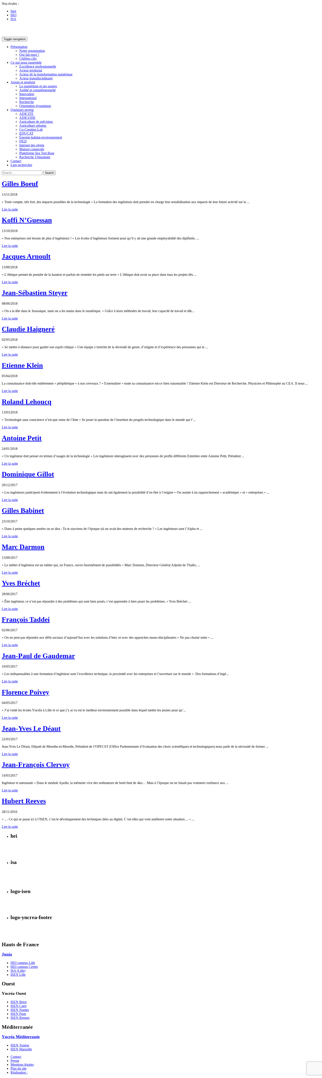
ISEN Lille (18, 974)
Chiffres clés (28, 58)
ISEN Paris (18, 1014)
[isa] (17, 882)
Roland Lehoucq (26, 402)
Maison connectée (31, 149)
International (28, 98)
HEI (13, 15)
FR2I (23, 141)
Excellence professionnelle (37, 66)
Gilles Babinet (23, 510)
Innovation (26, 94)
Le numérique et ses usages (38, 86)
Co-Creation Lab (31, 129)
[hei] (26, 853)
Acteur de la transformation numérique (46, 74)
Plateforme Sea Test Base (36, 153)
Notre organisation (32, 51)
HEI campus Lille (23, 963)
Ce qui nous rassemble (26, 62)
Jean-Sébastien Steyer (34, 293)
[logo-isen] (19, 908)
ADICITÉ (26, 114)
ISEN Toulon (20, 1045)
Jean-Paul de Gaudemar (38, 656)
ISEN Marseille (21, 1049)
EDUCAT (26, 133)
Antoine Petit (22, 438)
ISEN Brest (19, 1002)
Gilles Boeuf (20, 184)
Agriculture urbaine (33, 125)
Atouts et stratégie (23, 82)
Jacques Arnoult (26, 256)
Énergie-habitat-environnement (40, 137)
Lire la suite (10, 209)
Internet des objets (31, 145)
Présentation (19, 47)
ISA (13, 19)
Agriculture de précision (36, 121)
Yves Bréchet (21, 583)
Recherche (26, 102)
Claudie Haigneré (28, 329)
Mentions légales (22, 1064)
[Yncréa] (20, 35)
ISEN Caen (19, 1006)
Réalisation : (19, 1072)
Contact (16, 161)
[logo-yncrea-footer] (15, 935)
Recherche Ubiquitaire (34, 157)
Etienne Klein (22, 365)
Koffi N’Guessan (27, 220)
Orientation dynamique (35, 106)
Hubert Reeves (24, 801)
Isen (13, 11)
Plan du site (19, 1068)
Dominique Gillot (28, 474)
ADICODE (27, 118)
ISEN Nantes (20, 1010)
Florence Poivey (25, 692)
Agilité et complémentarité (37, 90)
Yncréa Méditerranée (21, 1036)
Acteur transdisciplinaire (36, 78)
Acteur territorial (30, 70)
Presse (15, 1060)
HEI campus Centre (24, 967)
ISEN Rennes (20, 1018)
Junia (7, 954)
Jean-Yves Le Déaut (31, 728)
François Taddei (26, 619)
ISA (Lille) (18, 970)
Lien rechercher (21, 165)
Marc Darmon (23, 547)
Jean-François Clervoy (36, 764)
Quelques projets (22, 110)
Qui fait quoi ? (29, 54)
